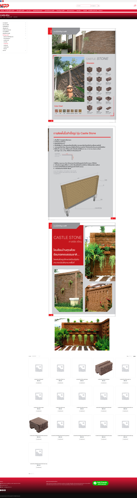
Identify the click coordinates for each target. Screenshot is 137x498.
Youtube (5, 490)
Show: (128, 356)
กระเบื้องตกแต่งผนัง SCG (7, 30)
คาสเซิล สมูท (6, 45)
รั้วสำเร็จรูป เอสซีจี (60, 10)
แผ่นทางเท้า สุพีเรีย (6, 24)
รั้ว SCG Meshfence (7, 38)
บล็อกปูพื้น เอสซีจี (20, 10)
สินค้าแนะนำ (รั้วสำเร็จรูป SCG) (8, 36)
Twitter (3, 490)
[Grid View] (133, 356)
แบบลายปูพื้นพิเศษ (6, 31)
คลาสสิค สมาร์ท (6, 40)
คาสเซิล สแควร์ (6, 47)
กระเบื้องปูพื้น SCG (6, 26)
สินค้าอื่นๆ (79, 10)
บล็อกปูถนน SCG (5, 28)
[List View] (134, 356)
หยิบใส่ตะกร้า (39, 383)
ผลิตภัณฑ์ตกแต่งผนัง (37, 10)
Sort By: (30, 356)
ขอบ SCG (28, 10)
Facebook (1, 490)
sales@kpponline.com (8, 487)
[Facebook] (1, 1)
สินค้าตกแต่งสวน (70, 10)
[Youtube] (3, 1)
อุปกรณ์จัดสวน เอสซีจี (49, 10)
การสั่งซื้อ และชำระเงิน (92, 10)
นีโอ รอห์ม (5, 48)
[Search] (98, 6)
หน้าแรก (2, 10)
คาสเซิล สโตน (6, 43)
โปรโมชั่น (85, 10)
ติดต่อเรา (100, 10)
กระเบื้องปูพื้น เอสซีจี (9, 10)
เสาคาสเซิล (5, 42)
